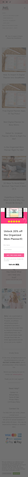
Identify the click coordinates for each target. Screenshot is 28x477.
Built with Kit (14, 264)
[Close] (25, 210)
